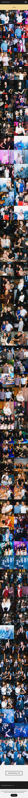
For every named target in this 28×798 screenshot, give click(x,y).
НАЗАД (14, 7)
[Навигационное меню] (26, 2)
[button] (14, 773)
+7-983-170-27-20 (5, 2)
